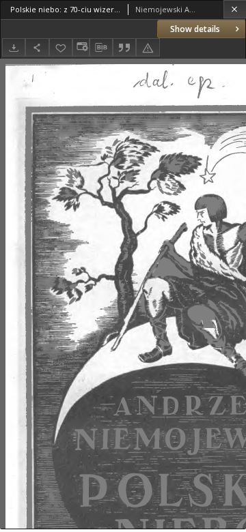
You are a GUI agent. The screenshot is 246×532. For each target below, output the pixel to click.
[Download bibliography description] (101, 47)
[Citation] (124, 47)
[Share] (37, 47)
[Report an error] (147, 47)
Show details (195, 29)
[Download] (13, 47)
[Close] (234, 9)
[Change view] (80, 47)
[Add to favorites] (60, 47)
